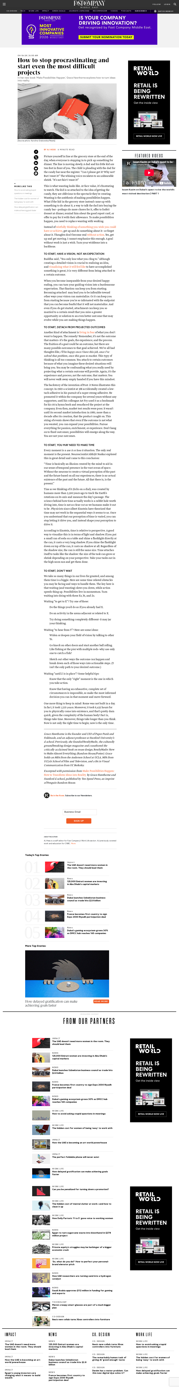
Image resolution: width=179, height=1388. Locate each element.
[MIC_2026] (89, 27)
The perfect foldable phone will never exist (75, 1157)
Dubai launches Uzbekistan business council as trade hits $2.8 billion (82, 1071)
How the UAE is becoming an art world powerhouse (79, 1143)
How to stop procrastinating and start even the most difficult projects (63, 66)
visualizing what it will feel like (67, 267)
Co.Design (12, 11)
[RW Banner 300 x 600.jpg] (149, 102)
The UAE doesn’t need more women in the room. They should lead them (81, 1043)
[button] (25, 1011)
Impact (45, 11)
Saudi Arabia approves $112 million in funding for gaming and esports (82, 1292)
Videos (114, 11)
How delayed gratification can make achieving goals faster (80, 1173)
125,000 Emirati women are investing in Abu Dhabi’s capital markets (79, 1057)
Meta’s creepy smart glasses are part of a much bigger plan (81, 1306)
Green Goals (58, 11)
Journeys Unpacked (79, 11)
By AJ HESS (50, 150)
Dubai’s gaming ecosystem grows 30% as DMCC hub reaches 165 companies (79, 1100)
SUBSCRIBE (140, 11)
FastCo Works (165, 11)
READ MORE (101, 1002)
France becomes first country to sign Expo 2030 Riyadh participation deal (82, 1086)
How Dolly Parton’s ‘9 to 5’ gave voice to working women (82, 1218)
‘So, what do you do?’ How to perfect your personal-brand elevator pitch (80, 1263)
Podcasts (126, 11)
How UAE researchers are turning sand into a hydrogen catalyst (81, 1277)
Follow (157, 4)
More (73, 844)
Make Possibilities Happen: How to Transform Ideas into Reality (79, 773)
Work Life (34, 11)
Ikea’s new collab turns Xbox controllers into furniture (81, 1320)
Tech (23, 11)
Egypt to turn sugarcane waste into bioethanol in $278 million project (81, 1234)
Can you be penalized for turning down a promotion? (80, 1190)
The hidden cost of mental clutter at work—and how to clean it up (81, 1205)
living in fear (87, 332)
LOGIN (167, 4)
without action (95, 235)
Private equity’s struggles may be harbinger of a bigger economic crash (82, 1248)
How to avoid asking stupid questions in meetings (79, 1114)
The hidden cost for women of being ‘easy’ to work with (82, 1128)
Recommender (100, 11)
